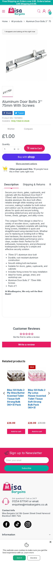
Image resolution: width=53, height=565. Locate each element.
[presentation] (4, 393)
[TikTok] (17, 524)
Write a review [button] (26, 344)
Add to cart (16, 431)
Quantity (6, 144)
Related (47, 437)
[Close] (50, 542)
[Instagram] (28, 524)
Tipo (42, 437)
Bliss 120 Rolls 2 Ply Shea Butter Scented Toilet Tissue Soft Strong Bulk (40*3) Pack (16, 397)
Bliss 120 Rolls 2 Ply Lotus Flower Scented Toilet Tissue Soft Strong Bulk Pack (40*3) (37, 399)
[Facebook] (6, 524)
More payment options (26, 163)
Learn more (29, 552)
